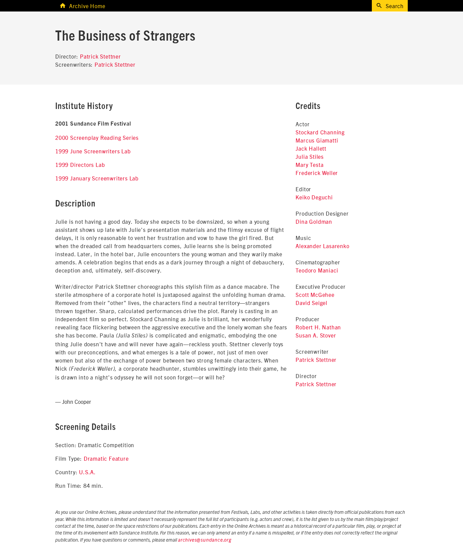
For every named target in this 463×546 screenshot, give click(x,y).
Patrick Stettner (100, 56)
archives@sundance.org (205, 540)
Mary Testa (309, 164)
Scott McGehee (315, 294)
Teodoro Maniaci (317, 270)
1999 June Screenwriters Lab (93, 151)
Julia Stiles (310, 156)
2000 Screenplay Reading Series (97, 137)
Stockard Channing (320, 132)
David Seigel (311, 302)
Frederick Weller (317, 172)
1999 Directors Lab (80, 164)
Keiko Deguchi (314, 197)
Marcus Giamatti (317, 140)
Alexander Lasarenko (322, 245)
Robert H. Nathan (318, 327)
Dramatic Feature (106, 458)
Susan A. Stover (316, 335)
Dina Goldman (314, 221)
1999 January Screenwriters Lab (97, 178)
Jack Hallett (311, 148)
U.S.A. (87, 471)
